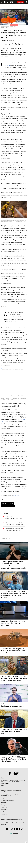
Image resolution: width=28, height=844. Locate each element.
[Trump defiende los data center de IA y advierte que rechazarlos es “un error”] (14, 719)
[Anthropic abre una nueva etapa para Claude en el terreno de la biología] (14, 693)
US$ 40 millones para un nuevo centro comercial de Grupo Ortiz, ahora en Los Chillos (14, 517)
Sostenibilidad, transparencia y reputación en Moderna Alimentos (15, 529)
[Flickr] (19, 829)
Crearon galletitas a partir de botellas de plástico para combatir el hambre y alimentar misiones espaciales (14, 678)
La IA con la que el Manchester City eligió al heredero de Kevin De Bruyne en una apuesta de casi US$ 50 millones (14, 595)
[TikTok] (22, 829)
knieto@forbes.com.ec (5, 791)
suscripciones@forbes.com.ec (7, 800)
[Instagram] (12, 829)
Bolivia (8, 65)
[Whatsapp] (6, 44)
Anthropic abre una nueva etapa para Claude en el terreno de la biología (14, 705)
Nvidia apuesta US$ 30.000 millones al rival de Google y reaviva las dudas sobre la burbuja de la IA (13, 759)
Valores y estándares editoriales (14, 821)
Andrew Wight (4, 40)
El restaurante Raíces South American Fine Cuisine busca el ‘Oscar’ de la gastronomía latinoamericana (15, 523)
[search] (26, 2)
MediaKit (20, 819)
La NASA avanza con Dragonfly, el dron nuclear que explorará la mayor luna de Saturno (13, 651)
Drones (10, 503)
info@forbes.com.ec (5, 783)
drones (20, 114)
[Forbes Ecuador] (8, 2)
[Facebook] (12, 44)
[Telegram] (19, 44)
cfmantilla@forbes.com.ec (16, 788)
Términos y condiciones (6, 819)
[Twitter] (9, 44)
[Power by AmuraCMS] (14, 833)
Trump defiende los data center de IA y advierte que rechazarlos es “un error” (14, 731)
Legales (15, 819)
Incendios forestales (8, 506)
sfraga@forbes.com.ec (5, 795)
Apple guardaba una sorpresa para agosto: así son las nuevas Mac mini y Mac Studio (13, 623)
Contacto (3, 821)
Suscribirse (20, 2)
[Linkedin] (22, 44)
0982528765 (4, 807)
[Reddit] (16, 44)
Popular (5, 513)
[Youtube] (14, 829)
